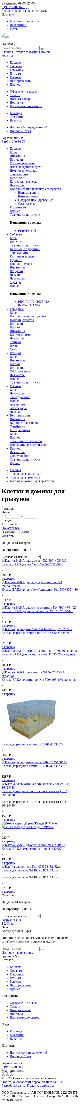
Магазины (33, 52)
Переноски (17, 178)
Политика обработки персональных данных (32, 1082)
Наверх (7, 927)
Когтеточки (18, 207)
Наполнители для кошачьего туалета (35, 189)
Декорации (17, 411)
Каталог (8, 43)
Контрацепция (20, 430)
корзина (7, 55)
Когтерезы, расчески (24, 181)
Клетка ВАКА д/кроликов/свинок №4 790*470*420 (37, 611)
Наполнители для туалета (28, 316)
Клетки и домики (22, 334)
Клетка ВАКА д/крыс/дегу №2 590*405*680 (32, 564)
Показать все (11, 528)
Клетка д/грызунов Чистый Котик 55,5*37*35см (35, 632)
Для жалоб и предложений (28, 1052)
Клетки (15, 364)
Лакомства (17, 185)
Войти (45, 52)
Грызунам (17, 70)
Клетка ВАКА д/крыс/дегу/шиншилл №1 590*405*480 (40, 589)
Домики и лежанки (23, 170)
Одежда (15, 282)
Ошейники (17, 426)
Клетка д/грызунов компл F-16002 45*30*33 (32, 766)
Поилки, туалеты (22, 320)
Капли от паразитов (24, 422)
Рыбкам (15, 77)
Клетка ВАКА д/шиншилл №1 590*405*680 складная (39, 679)
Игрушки (16, 159)
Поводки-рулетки (22, 263)
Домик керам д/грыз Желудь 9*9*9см (28, 827)
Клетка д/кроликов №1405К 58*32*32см (30, 870)
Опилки (15, 342)
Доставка (8, 14)
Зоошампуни (19, 174)
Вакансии (17, 1038)
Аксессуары (18, 408)
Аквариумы (18, 404)
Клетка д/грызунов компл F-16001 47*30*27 (32, 744)
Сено (13, 349)
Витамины (17, 156)
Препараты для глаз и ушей (29, 444)
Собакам (16, 66)
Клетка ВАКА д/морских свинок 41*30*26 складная (38, 654)
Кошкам (15, 62)
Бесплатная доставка (16, 10)
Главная (8, 52)
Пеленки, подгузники (25, 249)
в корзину (8, 578)
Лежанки (16, 274)
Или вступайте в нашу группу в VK (17, 954)
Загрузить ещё (12, 920)
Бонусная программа (24, 21)
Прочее (15, 84)
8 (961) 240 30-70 (13, 7)
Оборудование (20, 371)
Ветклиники (18, 25)
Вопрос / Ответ (20, 1056)
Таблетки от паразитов (26, 441)
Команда (16, 1031)
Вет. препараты (20, 81)
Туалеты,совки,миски (25, 214)
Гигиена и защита (22, 163)
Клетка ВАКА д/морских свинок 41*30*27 (32, 848)
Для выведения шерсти (26, 167)
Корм (13, 152)
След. (10, 923)
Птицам (15, 73)
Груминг (16, 28)
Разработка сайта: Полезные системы (28, 1085)
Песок (14, 345)
